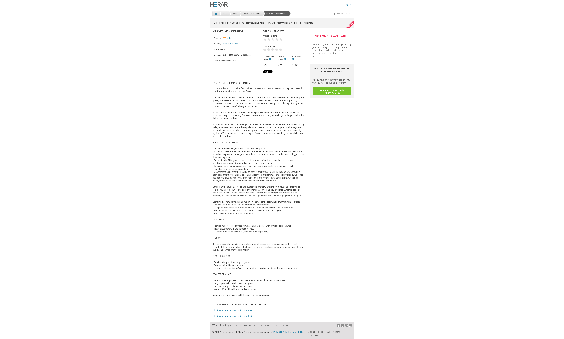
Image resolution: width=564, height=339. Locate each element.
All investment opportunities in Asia (233, 310)
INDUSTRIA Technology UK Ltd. (288, 331)
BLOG (321, 332)
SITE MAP (315, 335)
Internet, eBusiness (230, 43)
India (229, 38)
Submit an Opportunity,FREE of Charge (332, 91)
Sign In (348, 4)
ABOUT (311, 332)
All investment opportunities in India (233, 316)
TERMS (336, 332)
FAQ (328, 332)
